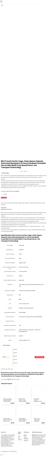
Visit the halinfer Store (24, 340)
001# (20, 258)
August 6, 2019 (22, 262)
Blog (19, 438)
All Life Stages (22, 312)
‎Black (20, 299)
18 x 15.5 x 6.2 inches (23, 267)
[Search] (45, 1)
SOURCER (21, 249)
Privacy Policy (25, 435)
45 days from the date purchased (27, 290)
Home (19, 436)
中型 (20, 325)
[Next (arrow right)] (1, 455)
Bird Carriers (10, 191)
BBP (20, 295)
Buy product (4, 197)
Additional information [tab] (6, 209)
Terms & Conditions (26, 438)
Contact (20, 439)
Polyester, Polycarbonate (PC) (26, 308)
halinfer (21, 276)
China (20, 254)
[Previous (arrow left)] (0, 455)
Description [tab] (3, 207)
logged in (9, 379)
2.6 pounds (21, 245)
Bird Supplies (16, 191)
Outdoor (21, 336)
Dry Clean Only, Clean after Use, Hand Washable (30, 316)
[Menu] (1, 1)
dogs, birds (21, 280)
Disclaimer (26, 440)
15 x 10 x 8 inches (23, 271)
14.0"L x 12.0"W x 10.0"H (24, 303)
